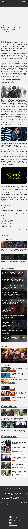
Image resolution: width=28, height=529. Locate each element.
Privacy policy (21, 488)
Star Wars (6, 235)
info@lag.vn (17, 497)
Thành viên (24, 1)
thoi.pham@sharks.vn (13, 499)
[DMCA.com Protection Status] (13, 525)
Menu (3, 5)
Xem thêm (14, 478)
